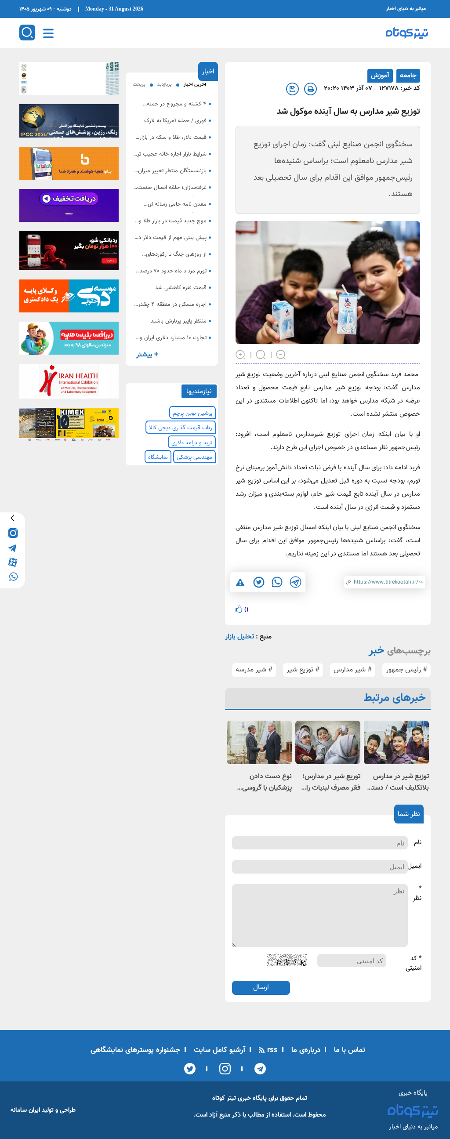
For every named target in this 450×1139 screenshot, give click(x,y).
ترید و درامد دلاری (191, 443)
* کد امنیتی (413, 964)
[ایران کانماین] (69, 81)
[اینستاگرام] (222, 1068)
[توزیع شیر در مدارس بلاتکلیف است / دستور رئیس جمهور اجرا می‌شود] (396, 742)
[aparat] (12, 561)
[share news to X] (258, 582)
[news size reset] (261, 353)
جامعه (408, 76)
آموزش (380, 76)
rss (271, 1050)
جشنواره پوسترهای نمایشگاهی (135, 1050)
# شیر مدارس (353, 669)
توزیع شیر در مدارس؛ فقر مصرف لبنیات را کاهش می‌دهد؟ (331, 782)
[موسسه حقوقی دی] (69, 298)
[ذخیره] (292, 89)
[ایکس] (190, 1068)
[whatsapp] (12, 575)
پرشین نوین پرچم (192, 413)
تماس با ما (348, 1050)
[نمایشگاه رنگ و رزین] (69, 123)
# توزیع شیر (303, 669)
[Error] (240, 582)
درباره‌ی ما (304, 1050)
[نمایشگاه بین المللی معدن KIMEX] (69, 427)
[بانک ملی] (69, 166)
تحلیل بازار (239, 636)
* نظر (417, 894)
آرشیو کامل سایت (218, 1050)
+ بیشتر (147, 354)
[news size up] (241, 353)
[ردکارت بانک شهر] (69, 253)
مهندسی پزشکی (194, 457)
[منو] (48, 33)
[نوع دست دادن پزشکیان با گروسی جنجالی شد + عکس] (259, 742)
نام (417, 843)
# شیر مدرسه (254, 669)
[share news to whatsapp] (276, 582)
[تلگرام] (257, 1068)
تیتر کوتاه (224, 1098)
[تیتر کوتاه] (407, 33)
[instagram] (12, 532)
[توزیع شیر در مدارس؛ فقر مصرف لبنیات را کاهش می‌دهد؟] (327, 742)
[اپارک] (69, 341)
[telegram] (12, 546)
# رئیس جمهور (406, 669)
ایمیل (414, 866)
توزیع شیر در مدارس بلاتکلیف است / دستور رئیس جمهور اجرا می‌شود (398, 782)
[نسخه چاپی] (310, 89)
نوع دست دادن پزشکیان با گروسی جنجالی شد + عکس (265, 782)
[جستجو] (27, 32)
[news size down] (281, 353)
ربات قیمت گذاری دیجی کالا (180, 428)
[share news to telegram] (295, 582)
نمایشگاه (158, 457)
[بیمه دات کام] (69, 208)
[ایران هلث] (69, 384)
